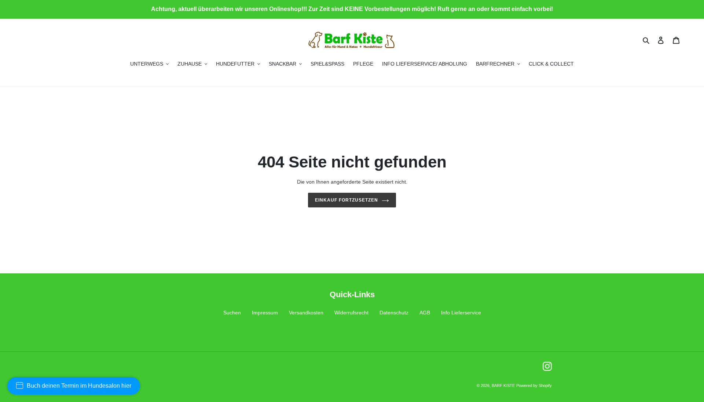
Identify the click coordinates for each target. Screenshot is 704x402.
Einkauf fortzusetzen (346, 200)
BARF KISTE (503, 385)
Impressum (265, 313)
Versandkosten (306, 313)
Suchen (232, 313)
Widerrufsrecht (351, 313)
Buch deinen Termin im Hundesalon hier (79, 386)
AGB (424, 313)
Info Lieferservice (461, 313)
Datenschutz (394, 313)
